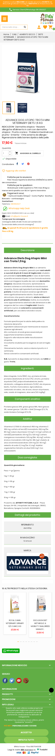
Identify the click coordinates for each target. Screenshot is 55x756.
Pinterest (26, 681)
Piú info (8, 725)
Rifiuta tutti (26, 739)
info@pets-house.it (19, 216)
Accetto (26, 732)
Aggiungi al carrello (28, 153)
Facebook (5, 681)
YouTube (19, 681)
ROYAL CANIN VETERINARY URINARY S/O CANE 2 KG (15, 623)
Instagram (33, 681)
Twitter (12, 681)
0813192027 (16, 204)
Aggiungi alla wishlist (14, 170)
